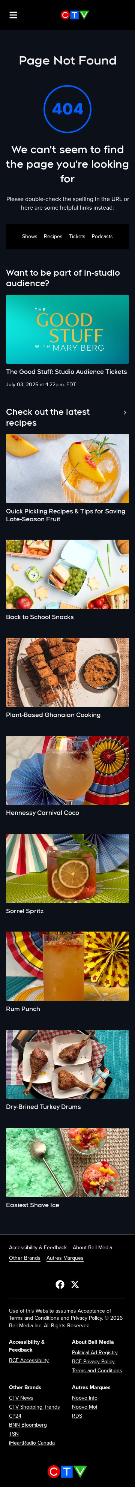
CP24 (15, 1416)
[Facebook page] (60, 1284)
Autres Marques (65, 1258)
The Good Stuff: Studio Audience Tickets (66, 371)
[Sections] (13, 15)
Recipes (53, 236)
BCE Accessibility (29, 1360)
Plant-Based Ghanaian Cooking (53, 715)
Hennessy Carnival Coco (42, 812)
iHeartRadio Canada (32, 1443)
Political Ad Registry (95, 1352)
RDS (77, 1416)
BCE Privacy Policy (93, 1361)
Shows (30, 236)
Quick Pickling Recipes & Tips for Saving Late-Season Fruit (65, 515)
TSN (14, 1434)
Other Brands (24, 1258)
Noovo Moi (84, 1407)
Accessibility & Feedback (38, 1247)
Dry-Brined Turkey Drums (43, 1106)
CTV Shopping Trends (34, 1407)
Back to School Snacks (40, 617)
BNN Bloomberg (28, 1425)
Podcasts (102, 236)
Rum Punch (23, 1009)
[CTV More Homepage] (75, 15)
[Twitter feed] (75, 1284)
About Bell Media (92, 1247)
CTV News (21, 1398)
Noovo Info (85, 1398)
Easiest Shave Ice (32, 1205)
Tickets (77, 236)
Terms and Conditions (97, 1370)
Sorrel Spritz (25, 911)
